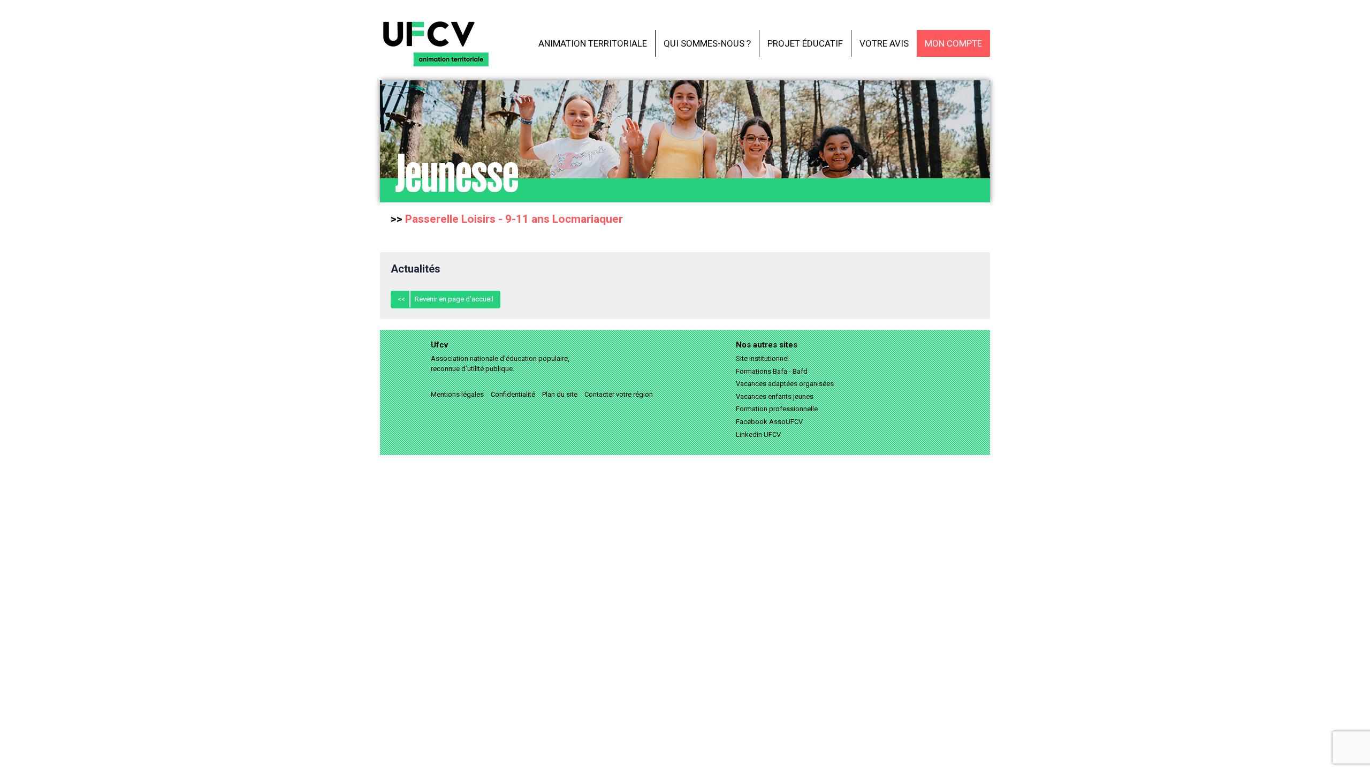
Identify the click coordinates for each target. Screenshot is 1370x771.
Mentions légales (457, 394)
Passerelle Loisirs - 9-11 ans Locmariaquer (514, 219)
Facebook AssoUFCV (769, 422)
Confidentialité (513, 394)
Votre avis (884, 43)
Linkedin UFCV (758, 434)
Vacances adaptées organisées (785, 384)
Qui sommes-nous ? (707, 43)
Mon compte (953, 43)
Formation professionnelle (777, 409)
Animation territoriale (592, 43)
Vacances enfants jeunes (774, 396)
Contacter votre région (618, 394)
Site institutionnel (762, 358)
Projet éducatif (805, 43)
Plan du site (559, 394)
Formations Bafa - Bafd (772, 371)
